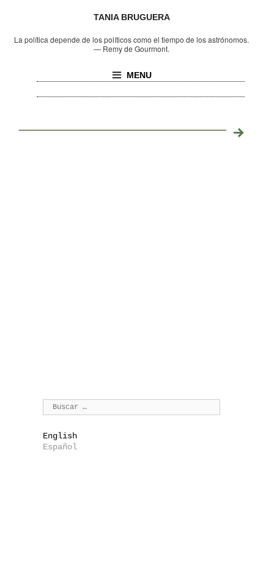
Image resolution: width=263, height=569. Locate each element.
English (60, 436)
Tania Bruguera (132, 17)
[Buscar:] (131, 406)
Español (60, 447)
